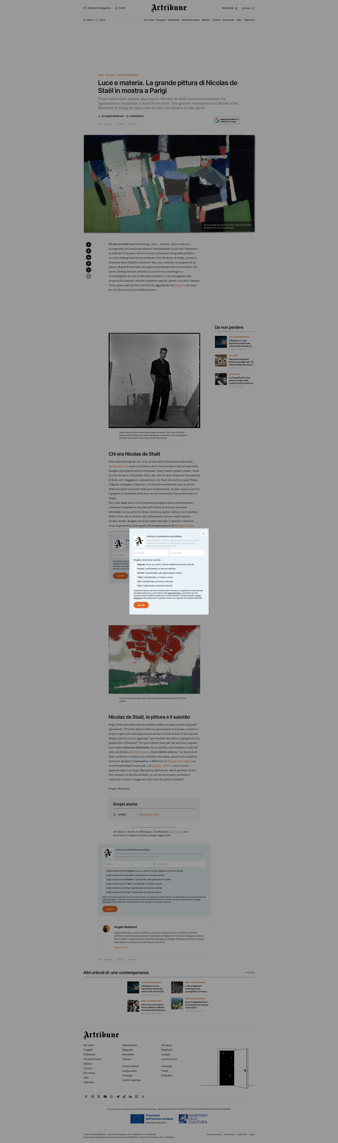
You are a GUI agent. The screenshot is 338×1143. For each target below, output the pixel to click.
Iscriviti (141, 605)
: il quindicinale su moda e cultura (155, 577)
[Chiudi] (203, 534)
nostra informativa (174, 593)
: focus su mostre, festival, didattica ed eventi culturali (165, 564)
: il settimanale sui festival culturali (154, 585)
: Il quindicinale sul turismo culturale (155, 581)
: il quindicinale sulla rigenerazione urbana (159, 573)
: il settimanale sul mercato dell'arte (156, 568)
